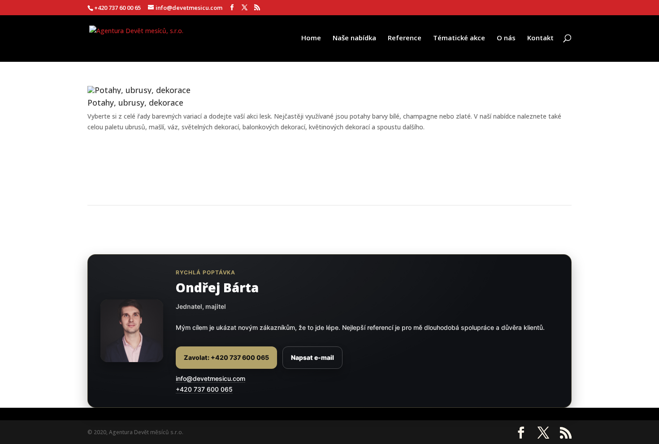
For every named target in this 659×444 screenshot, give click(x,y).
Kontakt (540, 38)
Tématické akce (459, 38)
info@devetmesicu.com (210, 378)
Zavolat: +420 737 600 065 (226, 357)
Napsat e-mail (312, 357)
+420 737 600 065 (204, 389)
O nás (506, 38)
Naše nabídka (354, 38)
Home (311, 38)
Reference (404, 38)
